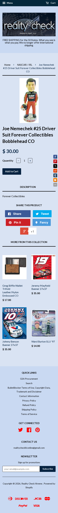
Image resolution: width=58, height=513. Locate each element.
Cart (53, 2)
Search (29, 383)
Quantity (7, 160)
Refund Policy (29, 405)
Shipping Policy (29, 409)
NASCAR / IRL (24, 64)
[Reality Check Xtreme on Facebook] (29, 431)
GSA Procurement (29, 378)
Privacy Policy (29, 400)
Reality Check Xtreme (32, 483)
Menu (9, 2)
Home (7, 64)
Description (28, 186)
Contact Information (29, 396)
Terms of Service (29, 414)
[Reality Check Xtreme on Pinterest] (37, 431)
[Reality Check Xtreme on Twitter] (20, 431)
